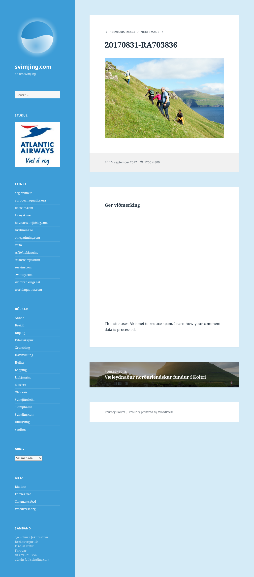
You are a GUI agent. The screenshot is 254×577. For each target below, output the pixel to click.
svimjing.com (33, 66)
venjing (20, 429)
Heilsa (19, 362)
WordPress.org (25, 509)
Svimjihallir (23, 407)
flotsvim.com (24, 208)
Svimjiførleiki (24, 400)
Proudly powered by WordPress (151, 412)
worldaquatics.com (28, 290)
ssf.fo (18, 245)
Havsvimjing (24, 355)
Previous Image (122, 32)
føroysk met (23, 215)
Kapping (21, 370)
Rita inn (20, 487)
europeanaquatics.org (30, 200)
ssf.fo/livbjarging (26, 252)
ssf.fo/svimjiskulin (27, 260)
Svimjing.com (24, 414)
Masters (20, 385)
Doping (20, 333)
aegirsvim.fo (23, 193)
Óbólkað (21, 392)
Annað (19, 318)
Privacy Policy (115, 412)
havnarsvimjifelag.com (31, 223)
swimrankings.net (27, 282)
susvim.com (23, 267)
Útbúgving (22, 422)
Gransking (22, 348)
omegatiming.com (27, 237)
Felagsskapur (24, 340)
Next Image (150, 32)
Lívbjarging (23, 377)
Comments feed (25, 501)
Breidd (19, 325)
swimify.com (23, 275)
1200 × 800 (152, 162)
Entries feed (23, 494)
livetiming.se (24, 230)
